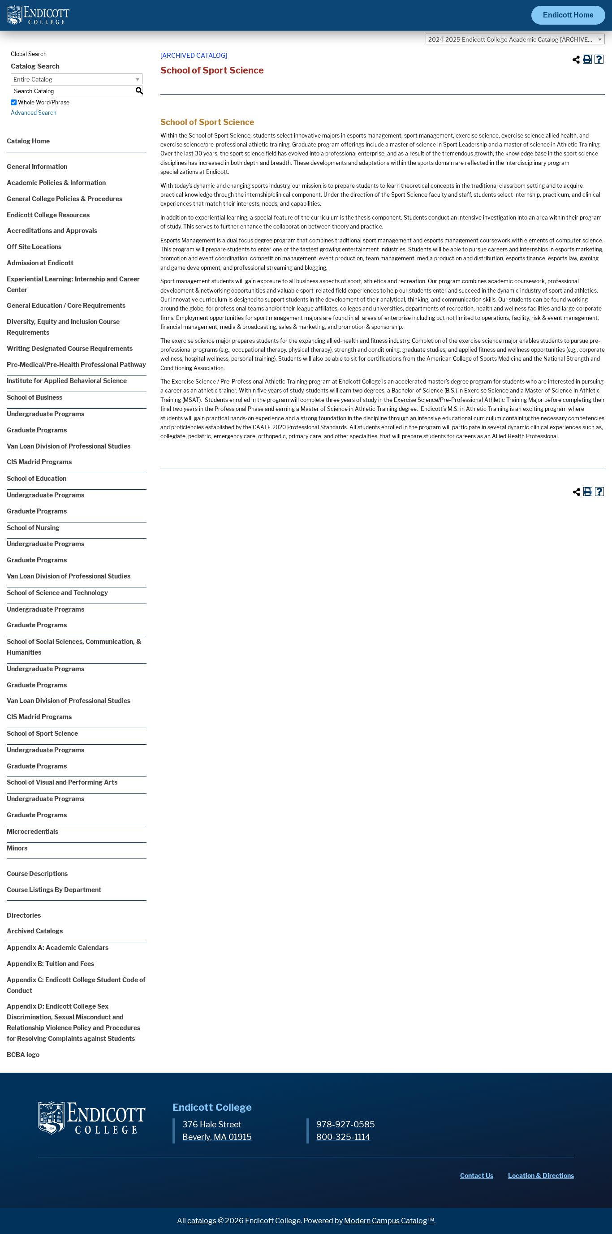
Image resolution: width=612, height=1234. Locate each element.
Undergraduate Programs (45, 414)
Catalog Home (28, 141)
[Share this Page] (576, 60)
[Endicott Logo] (38, 19)
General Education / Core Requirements (66, 305)
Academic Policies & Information (56, 182)
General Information (37, 166)
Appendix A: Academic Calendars (57, 947)
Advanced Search (33, 112)
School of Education (36, 478)
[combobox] (515, 39)
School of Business (34, 397)
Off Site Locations (34, 246)
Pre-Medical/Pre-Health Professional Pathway (76, 364)
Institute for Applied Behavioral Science (67, 380)
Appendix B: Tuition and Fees (50, 963)
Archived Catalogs (35, 931)
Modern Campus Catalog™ (389, 1221)
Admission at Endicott (40, 263)
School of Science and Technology (57, 592)
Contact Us (476, 1175)
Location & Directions (541, 1175)
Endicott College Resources (48, 215)
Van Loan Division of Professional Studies (68, 446)
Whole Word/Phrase (43, 102)
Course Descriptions (37, 873)
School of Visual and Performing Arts (62, 782)
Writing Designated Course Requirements (70, 348)
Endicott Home (568, 15)
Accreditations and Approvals (52, 230)
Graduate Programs (37, 430)
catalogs (201, 1221)
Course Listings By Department (54, 889)
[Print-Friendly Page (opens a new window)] (587, 59)
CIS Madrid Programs (39, 462)
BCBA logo (23, 1054)
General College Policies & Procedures (64, 199)
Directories (24, 915)
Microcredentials (32, 831)
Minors (17, 848)
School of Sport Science (42, 733)
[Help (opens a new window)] (599, 59)
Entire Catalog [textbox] (32, 79)
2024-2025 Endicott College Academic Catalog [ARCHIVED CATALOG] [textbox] (516, 39)
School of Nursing (33, 527)
